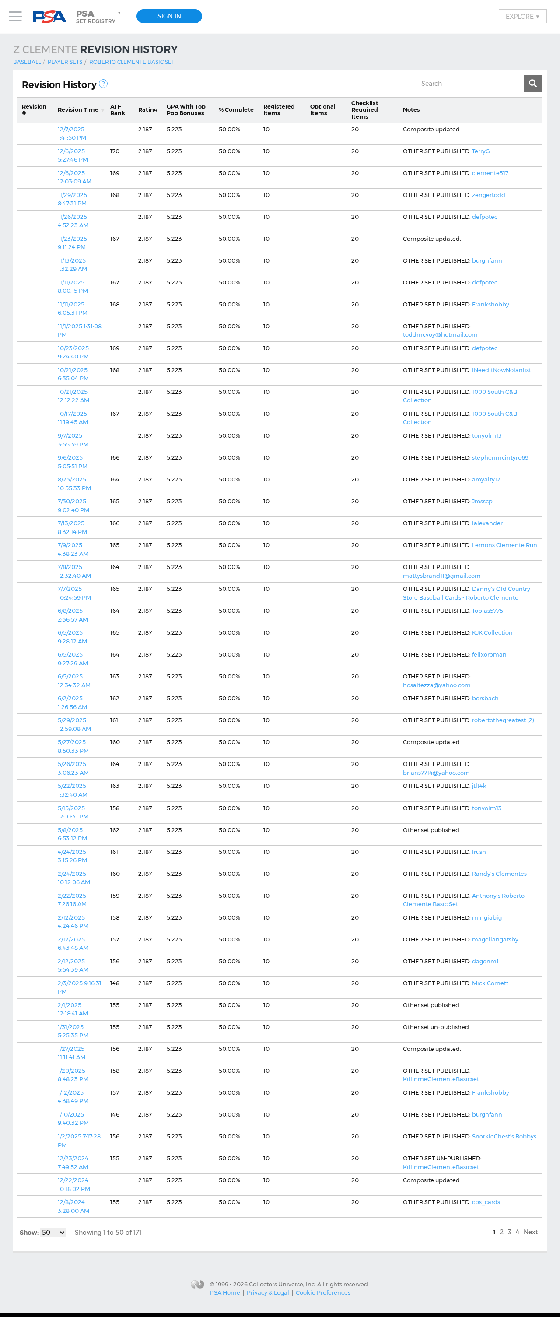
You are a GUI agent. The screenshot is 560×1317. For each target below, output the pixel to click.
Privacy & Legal (268, 1292)
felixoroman (489, 654)
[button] (99, 16)
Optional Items (323, 110)
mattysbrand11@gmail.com (442, 575)
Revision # (34, 110)
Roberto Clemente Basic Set (132, 62)
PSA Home (225, 1292)
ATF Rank (117, 110)
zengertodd (488, 194)
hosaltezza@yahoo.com (437, 684)
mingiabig (487, 917)
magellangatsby (495, 939)
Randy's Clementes (499, 873)
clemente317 (490, 172)
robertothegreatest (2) (503, 719)
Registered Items (279, 110)
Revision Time (78, 109)
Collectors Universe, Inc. (282, 1283)
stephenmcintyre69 (500, 457)
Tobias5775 (487, 610)
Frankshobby (490, 304)
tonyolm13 (487, 435)
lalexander (487, 523)
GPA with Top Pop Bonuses (186, 110)
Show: (30, 1232)
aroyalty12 (486, 479)
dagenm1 (485, 961)
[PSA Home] (53, 17)
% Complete (236, 109)
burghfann (487, 260)
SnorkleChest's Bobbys (504, 1136)
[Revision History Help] (103, 84)
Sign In (169, 16)
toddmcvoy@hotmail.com (440, 334)
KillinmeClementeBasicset (441, 1078)
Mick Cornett (490, 983)
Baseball (27, 62)
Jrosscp (482, 501)
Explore (523, 16)
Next (531, 1232)
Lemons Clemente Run (504, 544)
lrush (479, 851)
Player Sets (65, 62)
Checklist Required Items (364, 109)
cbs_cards (486, 1201)
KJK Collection (492, 632)
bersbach (485, 698)
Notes (411, 109)
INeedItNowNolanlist (501, 369)
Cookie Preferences (323, 1292)
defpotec (484, 216)
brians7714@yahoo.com (436, 772)
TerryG (481, 151)
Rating (148, 109)
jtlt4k (479, 785)
